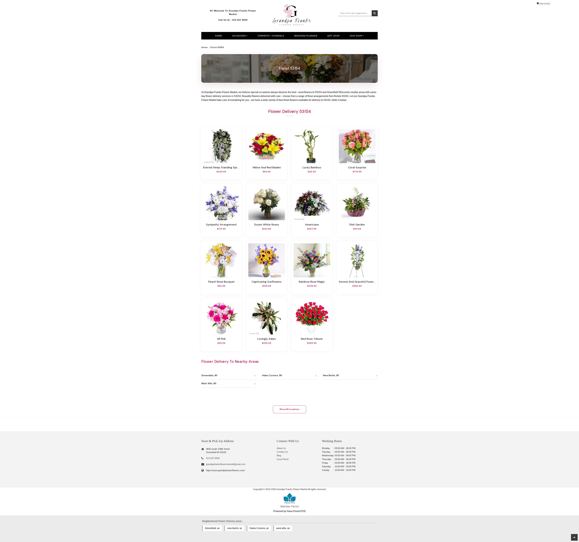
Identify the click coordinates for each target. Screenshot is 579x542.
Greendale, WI (209, 375)
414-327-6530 (240, 20)
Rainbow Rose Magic (312, 282)
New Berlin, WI (331, 375)
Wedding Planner (305, 35)
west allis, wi (283, 528)
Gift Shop (333, 35)
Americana (312, 224)
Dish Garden (357, 224)
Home (218, 35)
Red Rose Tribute (312, 339)
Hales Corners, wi (259, 528)
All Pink (221, 339)
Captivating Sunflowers (267, 282)
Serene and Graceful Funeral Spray (357, 282)
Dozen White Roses (266, 224)
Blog (279, 455)
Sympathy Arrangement (221, 224)
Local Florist (283, 459)
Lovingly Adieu (266, 339)
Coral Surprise (357, 167)
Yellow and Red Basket (266, 167)
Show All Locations (289, 409)
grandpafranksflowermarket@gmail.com (225, 464)
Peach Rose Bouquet (221, 282)
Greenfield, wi (212, 528)
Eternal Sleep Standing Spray (221, 167)
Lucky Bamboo (311, 167)
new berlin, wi (234, 528)
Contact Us (282, 452)
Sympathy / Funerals (271, 35)
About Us (281, 448)
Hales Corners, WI (272, 375)
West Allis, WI (208, 383)
